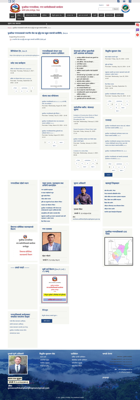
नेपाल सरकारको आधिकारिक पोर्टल (112, 193)
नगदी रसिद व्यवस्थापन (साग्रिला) (17, 321)
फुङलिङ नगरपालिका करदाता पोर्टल (18, 330)
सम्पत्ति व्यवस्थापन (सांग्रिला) (16, 324)
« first (15, 88)
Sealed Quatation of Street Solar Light (85, 129)
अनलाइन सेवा (69, 15)
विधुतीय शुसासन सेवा (56, 15)
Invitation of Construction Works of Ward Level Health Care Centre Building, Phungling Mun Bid (86, 117)
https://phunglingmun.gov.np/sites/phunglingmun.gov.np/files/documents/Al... (33, 55)
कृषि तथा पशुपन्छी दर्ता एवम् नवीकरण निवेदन (51, 202)
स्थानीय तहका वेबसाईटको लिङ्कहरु (113, 212)
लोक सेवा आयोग (108, 190)
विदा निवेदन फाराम (109, 84)
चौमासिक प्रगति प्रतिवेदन (79, 360)
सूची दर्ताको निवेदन (45, 195)
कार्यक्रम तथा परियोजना (30, 15)
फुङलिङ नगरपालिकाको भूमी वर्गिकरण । (51, 113)
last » (54, 145)
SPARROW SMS (15, 333)
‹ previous (24, 88)
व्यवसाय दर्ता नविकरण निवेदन (48, 205)
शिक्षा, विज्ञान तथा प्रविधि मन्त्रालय (112, 199)
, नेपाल (113, 190)
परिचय (18, 15)
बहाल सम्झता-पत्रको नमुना (111, 57)
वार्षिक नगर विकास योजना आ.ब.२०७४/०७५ (20, 68)
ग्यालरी (94, 15)
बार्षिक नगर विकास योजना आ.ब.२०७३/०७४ (20, 78)
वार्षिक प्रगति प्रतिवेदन (78, 357)
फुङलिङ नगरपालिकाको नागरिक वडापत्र (114, 94)
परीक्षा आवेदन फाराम (46, 199)
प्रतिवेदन (44, 15)
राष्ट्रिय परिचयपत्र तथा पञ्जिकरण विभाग (114, 205)
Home (9, 28)
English (101, 5)
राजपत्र (18, 19)
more (108, 174)
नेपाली (107, 5)
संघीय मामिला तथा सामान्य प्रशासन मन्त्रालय (115, 196)
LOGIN (117, 15)
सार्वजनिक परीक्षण (77, 366)
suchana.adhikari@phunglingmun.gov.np (86, 219)
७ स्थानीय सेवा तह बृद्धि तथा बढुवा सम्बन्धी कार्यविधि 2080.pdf (29, 39)
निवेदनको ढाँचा (44, 366)
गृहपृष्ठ (12, 16)
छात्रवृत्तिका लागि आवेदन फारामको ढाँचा (50, 213)
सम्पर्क (101, 15)
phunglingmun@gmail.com (125, 372)
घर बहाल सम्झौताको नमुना (47, 192)
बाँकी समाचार (47, 321)
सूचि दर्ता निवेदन (109, 64)
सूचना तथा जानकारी (82, 15)
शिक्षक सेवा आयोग (108, 202)
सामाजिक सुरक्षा (44, 360)
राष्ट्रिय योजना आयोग (109, 209)
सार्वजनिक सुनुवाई (77, 363)
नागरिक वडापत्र (45, 363)
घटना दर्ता (43, 357)
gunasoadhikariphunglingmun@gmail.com (28, 388)
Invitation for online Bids (81, 151)
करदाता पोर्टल (109, 15)
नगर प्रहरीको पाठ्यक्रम (47, 189)
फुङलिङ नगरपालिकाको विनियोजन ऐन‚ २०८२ (116, 151)
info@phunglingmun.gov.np (125, 369)
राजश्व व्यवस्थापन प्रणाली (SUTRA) (19, 327)
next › (61, 142)
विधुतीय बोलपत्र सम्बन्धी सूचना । (50, 315)
